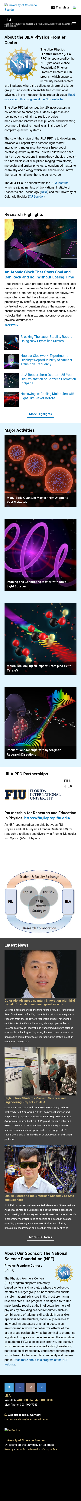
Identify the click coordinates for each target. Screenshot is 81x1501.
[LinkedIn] (41, 1387)
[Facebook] (19, 1387)
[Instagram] (30, 1387)
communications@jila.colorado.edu (26, 1419)
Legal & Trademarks (28, 1449)
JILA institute (60, 183)
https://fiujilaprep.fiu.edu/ (47, 818)
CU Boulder (36, 196)
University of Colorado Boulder (25, 1440)
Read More (11, 325)
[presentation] (40, 471)
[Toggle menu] (74, 22)
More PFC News (40, 1237)
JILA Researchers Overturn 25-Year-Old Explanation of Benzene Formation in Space (48, 379)
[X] (9, 1387)
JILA (8, 20)
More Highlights (40, 414)
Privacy (9, 1449)
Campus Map (50, 1449)
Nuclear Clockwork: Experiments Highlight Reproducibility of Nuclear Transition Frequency (46, 360)
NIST (44, 192)
